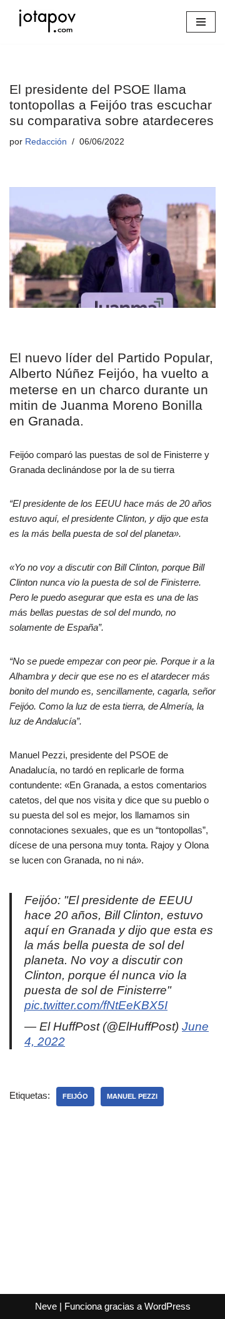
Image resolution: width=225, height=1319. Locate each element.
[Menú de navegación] (201, 22)
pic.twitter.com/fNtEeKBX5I (96, 1005)
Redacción (46, 141)
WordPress (167, 1306)
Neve (46, 1306)
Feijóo (75, 1096)
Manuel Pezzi (132, 1096)
